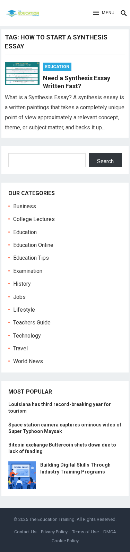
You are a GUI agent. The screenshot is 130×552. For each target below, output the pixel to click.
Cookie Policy (65, 540)
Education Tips (31, 258)
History (22, 283)
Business (24, 206)
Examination (27, 271)
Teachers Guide (32, 322)
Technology (27, 335)
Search (105, 161)
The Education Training (52, 519)
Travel (20, 348)
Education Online (33, 245)
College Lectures (34, 219)
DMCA (109, 531)
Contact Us (25, 531)
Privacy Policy (54, 531)
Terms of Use (85, 531)
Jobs (19, 297)
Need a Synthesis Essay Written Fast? (76, 82)
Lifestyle (24, 309)
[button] (104, 13)
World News (28, 361)
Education (57, 66)
